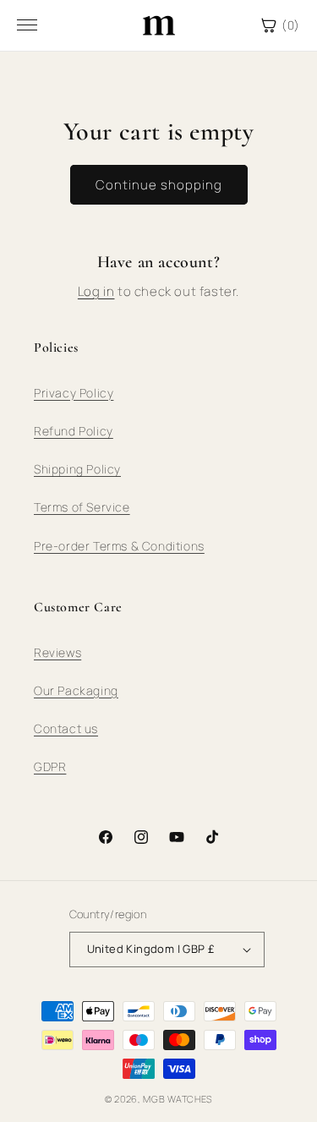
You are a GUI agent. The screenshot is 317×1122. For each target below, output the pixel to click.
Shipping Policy (77, 469)
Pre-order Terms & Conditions (119, 546)
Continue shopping (159, 185)
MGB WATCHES (177, 1098)
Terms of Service (82, 507)
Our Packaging (76, 690)
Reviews (57, 652)
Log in (96, 291)
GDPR (50, 766)
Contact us (66, 728)
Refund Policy (73, 431)
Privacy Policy (73, 393)
